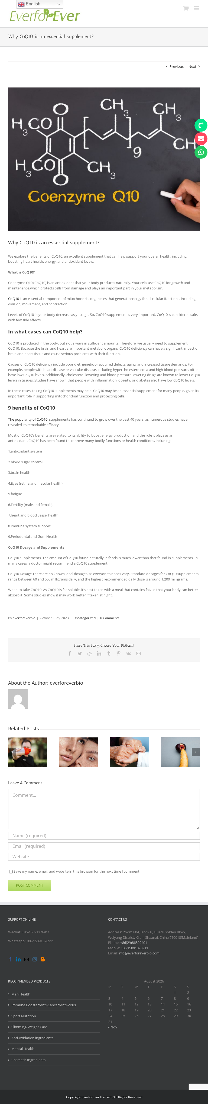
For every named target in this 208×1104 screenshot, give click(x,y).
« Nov (112, 1027)
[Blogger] (43, 959)
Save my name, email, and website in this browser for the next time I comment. (77, 871)
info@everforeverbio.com (139, 953)
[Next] (196, 752)
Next (192, 66)
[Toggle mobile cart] (186, 8)
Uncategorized (84, 618)
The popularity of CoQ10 (27, 419)
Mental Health (22, 1048)
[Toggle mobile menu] (197, 8)
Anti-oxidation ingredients (32, 1037)
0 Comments (109, 618)
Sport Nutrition (23, 1016)
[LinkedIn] (18, 959)
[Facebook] (10, 959)
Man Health (20, 994)
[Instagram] (34, 959)
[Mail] (26, 959)
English (32, 4)
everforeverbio (24, 618)
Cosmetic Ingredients (28, 1059)
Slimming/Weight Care (29, 1026)
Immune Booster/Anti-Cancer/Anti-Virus (43, 1004)
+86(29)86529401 (133, 942)
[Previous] (12, 752)
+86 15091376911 (134, 948)
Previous (177, 66)
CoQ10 (13, 298)
